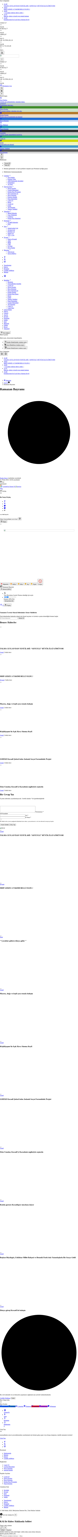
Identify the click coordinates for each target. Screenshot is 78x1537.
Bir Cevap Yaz (7, 794)
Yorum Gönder (5, 824)
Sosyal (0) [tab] (7, 163)
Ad (26, 815)
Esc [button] (21, 1536)
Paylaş (8, 605)
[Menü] (2, 52)
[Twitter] (5, 260)
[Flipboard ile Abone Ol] (18, 486)
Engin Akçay (4, 478)
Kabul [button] (13, 1398)
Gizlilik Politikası (5, 1398)
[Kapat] (1, 93)
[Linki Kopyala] (19, 518)
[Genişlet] (1, 1527)
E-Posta (28, 817)
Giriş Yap (12, 824)
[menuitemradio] (16, 341)
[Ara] (1, 88)
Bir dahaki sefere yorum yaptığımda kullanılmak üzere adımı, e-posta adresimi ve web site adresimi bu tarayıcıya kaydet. (27, 821)
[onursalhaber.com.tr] (9, 57)
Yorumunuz (39, 812)
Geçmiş (9, 1530)
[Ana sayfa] (5, 276)
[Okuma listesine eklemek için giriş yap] (1, 654)
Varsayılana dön (9, 601)
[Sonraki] (6, 354)
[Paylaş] (5, 510)
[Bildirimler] (1, 157)
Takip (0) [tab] (7, 165)
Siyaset (2, 680)
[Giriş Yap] (1, 154)
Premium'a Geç (7, 86)
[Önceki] (2, 354)
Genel (2, 652)
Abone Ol (21, 618)
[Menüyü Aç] (2, 59)
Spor (1, 937)
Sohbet (3, 1530)
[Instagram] (5, 262)
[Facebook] (5, 257)
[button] (1, 91)
